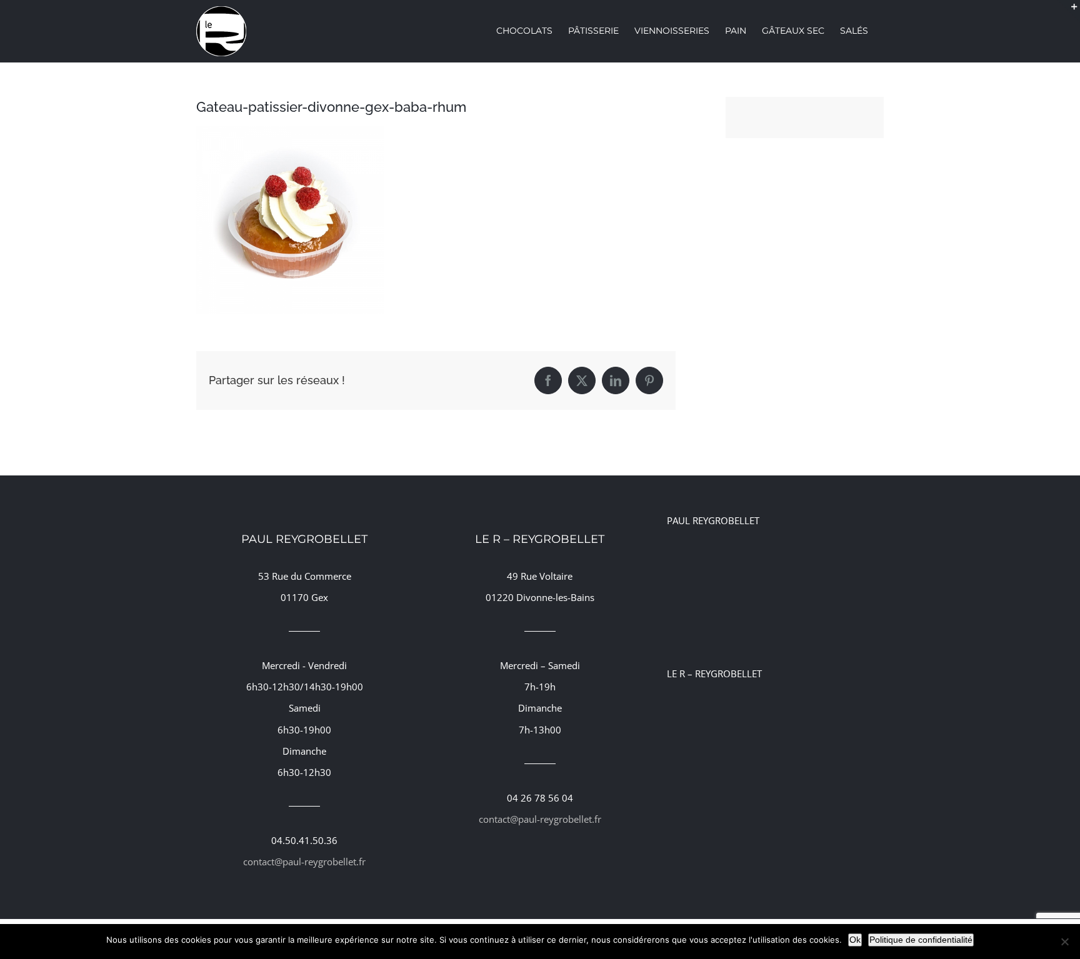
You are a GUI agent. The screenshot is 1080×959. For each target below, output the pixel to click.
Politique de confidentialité (920, 940)
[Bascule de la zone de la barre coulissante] (1069, 11)
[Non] (1064, 941)
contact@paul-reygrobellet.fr (304, 861)
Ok (855, 940)
